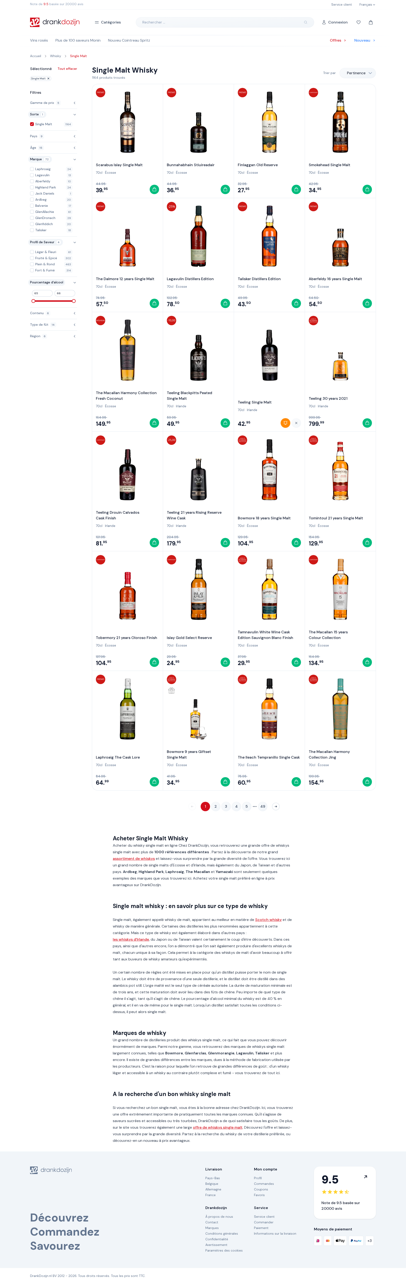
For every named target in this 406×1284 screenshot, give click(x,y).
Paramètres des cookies (224, 1250)
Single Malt (38, 78)
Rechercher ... (153, 22)
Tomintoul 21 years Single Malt (336, 518)
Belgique (211, 1184)
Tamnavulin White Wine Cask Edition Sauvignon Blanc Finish (265, 635)
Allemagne (213, 1189)
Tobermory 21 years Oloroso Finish (126, 637)
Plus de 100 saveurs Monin (78, 40)
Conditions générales (221, 1233)
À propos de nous (219, 1216)
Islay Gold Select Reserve (189, 637)
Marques (212, 1228)
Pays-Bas (212, 1178)
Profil (258, 1178)
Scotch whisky (268, 919)
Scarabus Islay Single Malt (119, 164)
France (210, 1195)
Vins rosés (39, 40)
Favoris (259, 1195)
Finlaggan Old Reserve (258, 164)
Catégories (111, 22)
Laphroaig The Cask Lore (118, 757)
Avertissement (216, 1245)
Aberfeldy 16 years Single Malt (335, 278)
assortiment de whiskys (134, 858)
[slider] (33, 301)
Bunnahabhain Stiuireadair (191, 164)
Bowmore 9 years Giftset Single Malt (189, 754)
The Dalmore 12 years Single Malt (125, 278)
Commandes (264, 1184)
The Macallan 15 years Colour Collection (328, 635)
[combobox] (358, 73)
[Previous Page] (192, 806)
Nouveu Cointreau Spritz (129, 40)
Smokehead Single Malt (329, 164)
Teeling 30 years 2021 (328, 398)
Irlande (181, 406)
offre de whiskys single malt (217, 1127)
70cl (99, 172)
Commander (263, 1222)
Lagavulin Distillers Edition (190, 278)
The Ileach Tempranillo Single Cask (269, 757)
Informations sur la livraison (275, 1233)
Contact (211, 1222)
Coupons (261, 1189)
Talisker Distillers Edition (259, 278)
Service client (264, 1216)
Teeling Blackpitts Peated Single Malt (189, 395)
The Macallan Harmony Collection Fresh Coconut (126, 395)
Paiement (261, 1228)
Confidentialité (216, 1239)
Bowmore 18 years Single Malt (264, 518)
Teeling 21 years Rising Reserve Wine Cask (194, 515)
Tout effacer (67, 69)
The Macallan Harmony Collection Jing (329, 754)
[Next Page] (276, 806)
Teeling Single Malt (255, 402)
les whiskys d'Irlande (131, 939)
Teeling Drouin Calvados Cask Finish (117, 515)
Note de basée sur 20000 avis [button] (56, 4)
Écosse (110, 172)
